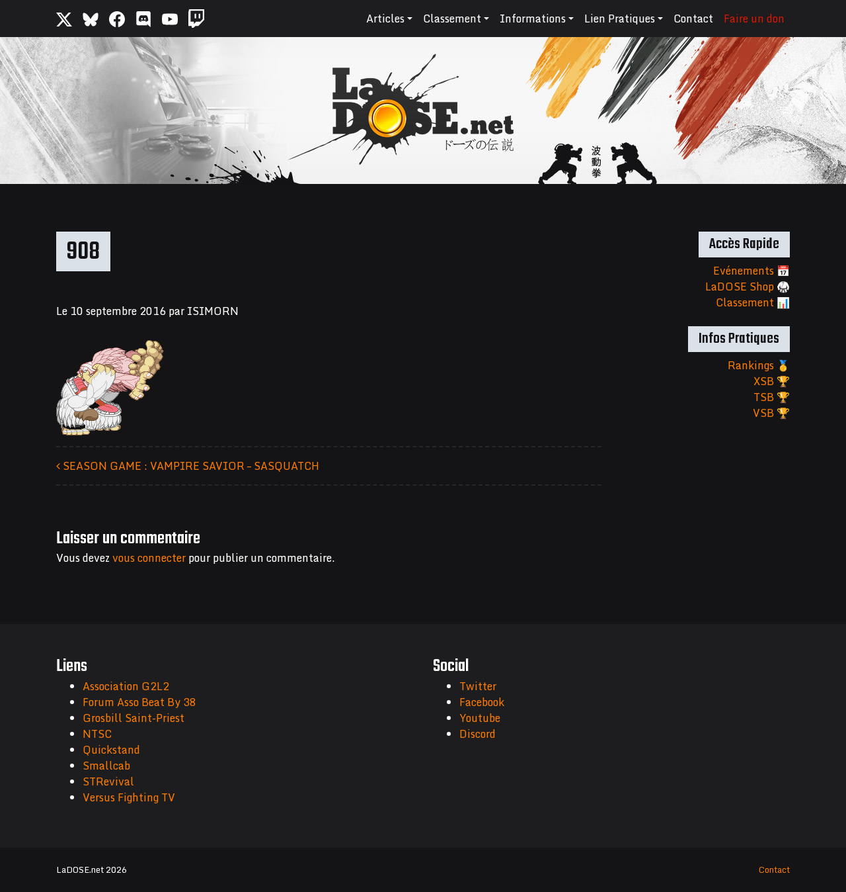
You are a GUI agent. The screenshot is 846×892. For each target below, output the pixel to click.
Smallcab (106, 765)
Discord (477, 733)
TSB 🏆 (771, 397)
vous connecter (149, 557)
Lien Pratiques (619, 18)
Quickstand (111, 749)
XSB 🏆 (771, 381)
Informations (533, 18)
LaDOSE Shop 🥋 (747, 286)
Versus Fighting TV (129, 797)
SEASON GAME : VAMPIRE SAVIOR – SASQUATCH (189, 465)
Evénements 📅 (751, 270)
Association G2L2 (126, 686)
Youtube (479, 718)
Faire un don (754, 18)
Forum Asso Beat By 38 (139, 702)
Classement (452, 18)
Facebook (481, 702)
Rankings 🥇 (759, 365)
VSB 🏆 (771, 413)
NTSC (97, 733)
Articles (385, 18)
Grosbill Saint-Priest (133, 718)
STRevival (108, 781)
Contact (693, 18)
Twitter (477, 686)
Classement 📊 (753, 302)
